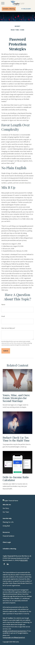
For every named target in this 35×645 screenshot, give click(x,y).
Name (3, 304)
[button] (9, 9)
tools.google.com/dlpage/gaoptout (14, 637)
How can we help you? (8, 328)
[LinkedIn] (7, 564)
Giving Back (6, 526)
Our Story (6, 508)
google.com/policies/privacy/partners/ (15, 631)
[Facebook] (4, 564)
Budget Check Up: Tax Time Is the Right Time (16, 439)
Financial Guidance (8, 536)
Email (3, 316)
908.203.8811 (26, 9)
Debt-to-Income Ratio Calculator (16, 478)
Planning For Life (8, 522)
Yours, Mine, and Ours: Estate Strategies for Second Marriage (16, 398)
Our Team (6, 512)
